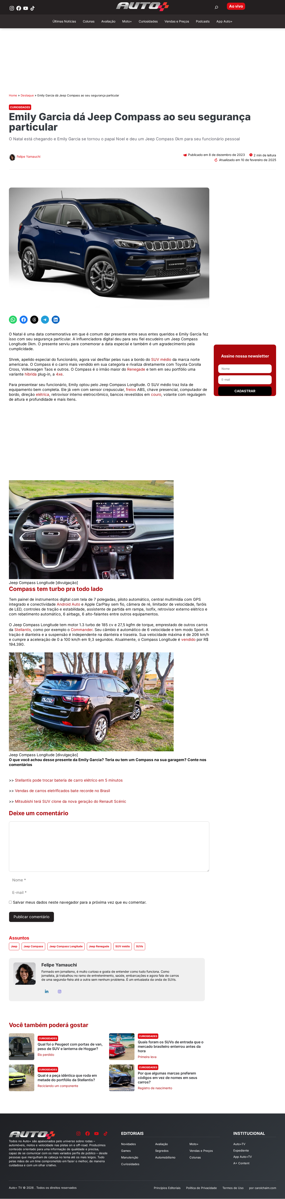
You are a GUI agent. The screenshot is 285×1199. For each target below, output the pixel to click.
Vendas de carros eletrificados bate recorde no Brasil (62, 790)
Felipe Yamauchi (28, 156)
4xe (59, 374)
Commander (81, 629)
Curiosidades (20, 107)
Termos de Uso (233, 1188)
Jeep (14, 946)
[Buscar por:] (216, 7)
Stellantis (22, 629)
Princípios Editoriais (167, 1188)
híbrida (31, 374)
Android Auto (68, 604)
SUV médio (161, 359)
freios (131, 389)
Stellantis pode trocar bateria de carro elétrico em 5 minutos (69, 780)
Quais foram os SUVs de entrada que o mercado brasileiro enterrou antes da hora (171, 1046)
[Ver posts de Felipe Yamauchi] (12, 158)
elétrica (42, 394)
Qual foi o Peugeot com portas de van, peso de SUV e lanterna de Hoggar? (70, 1046)
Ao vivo (236, 6)
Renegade (136, 369)
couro (156, 394)
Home (13, 95)
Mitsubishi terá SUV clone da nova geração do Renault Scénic (70, 801)
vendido (188, 639)
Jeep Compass (33, 946)
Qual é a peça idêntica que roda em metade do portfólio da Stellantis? (67, 1077)
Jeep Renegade (99, 946)
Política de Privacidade (201, 1188)
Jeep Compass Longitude (66, 946)
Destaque (27, 95)
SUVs (139, 946)
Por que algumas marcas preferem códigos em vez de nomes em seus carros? (167, 1077)
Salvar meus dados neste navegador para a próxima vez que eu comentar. (80, 902)
